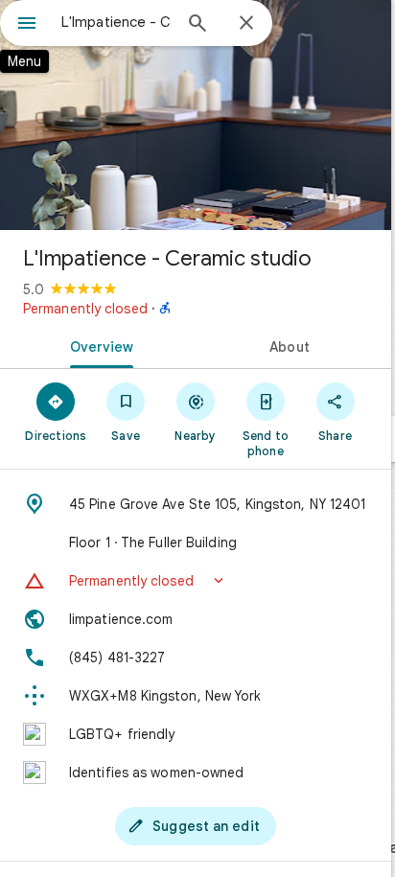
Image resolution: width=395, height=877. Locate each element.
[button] (195, 581)
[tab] (98, 345)
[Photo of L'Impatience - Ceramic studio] (195, 115)
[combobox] (116, 22)
